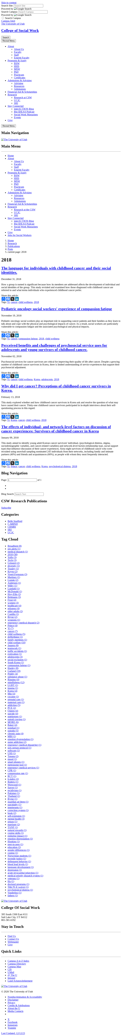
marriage (14, 824)
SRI (16, 103)
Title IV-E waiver (18, 887)
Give (10, 120)
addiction (14, 705)
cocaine (13, 696)
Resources (19, 86)
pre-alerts (14, 548)
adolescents (47, 379)
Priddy (13, 674)
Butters (13, 782)
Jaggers (13, 645)
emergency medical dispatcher (24, 745)
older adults (15, 611)
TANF (13, 827)
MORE (13, 722)
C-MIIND (13, 524)
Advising (18, 83)
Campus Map (14, 966)
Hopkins (14, 841)
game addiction (17, 742)
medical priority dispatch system (25, 875)
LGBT (13, 685)
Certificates (19, 77)
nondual (13, 728)
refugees (14, 608)
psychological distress (60, 466)
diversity (14, 566)
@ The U (12, 975)
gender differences (19, 850)
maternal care (16, 702)
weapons (14, 620)
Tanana (13, 756)
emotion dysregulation (20, 739)
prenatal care (16, 699)
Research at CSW (23, 97)
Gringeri (14, 563)
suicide (13, 713)
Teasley (13, 568)
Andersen (14, 583)
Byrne (12, 799)
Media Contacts (15, 1011)
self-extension (16, 816)
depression (15, 870)
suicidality (14, 804)
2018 (36, 302)
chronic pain (16, 733)
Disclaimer (13, 999)
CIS (10, 969)
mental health (16, 818)
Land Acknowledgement (20, 980)
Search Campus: (9, 11)
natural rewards (17, 830)
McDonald (15, 591)
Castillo (13, 614)
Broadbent (15, 546)
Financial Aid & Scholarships (22, 91)
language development (21, 867)
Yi (8, 302)
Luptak (13, 580)
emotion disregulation (20, 838)
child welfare (16, 642)
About (11, 46)
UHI (12, 753)
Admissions (20, 89)
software (14, 750)
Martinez (14, 577)
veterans (13, 878)
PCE (12, 708)
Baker (12, 725)
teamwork (14, 648)
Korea (37, 379)
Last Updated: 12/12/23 (13, 1033)
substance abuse (17, 676)
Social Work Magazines (26, 114)
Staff (16, 55)
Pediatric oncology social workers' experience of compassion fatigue (56, 309)
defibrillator (15, 637)
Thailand (14, 796)
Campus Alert (8, 21)
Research (12, 94)
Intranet (11, 978)
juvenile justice (17, 858)
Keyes (12, 571)
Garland (14, 671)
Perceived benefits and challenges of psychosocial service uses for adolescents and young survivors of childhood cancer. (54, 347)
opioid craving (17, 719)
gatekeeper (15, 716)
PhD (16, 72)
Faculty (17, 52)
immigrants (15, 807)
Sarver (13, 787)
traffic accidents (17, 651)
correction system (18, 810)
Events (17, 117)
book (12, 813)
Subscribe (6, 507)
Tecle (12, 560)
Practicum (19, 74)
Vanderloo (14, 892)
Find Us (12, 936)
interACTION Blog (24, 109)
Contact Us (13, 939)
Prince (14, 466)
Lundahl (14, 588)
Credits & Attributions (19, 1005)
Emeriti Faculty (21, 57)
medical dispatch (18, 551)
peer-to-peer (15, 844)
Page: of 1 (21, 480)
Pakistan (14, 793)
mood (12, 759)
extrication (15, 654)
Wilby (12, 585)
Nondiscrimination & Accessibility (25, 997)
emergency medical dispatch (23, 622)
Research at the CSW (24, 209)
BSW (17, 63)
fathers (13, 895)
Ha (11, 881)
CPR (12, 770)
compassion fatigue (28, 338)
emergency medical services (23, 767)
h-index (13, 779)
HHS (16, 66)
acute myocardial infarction (23, 872)
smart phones (16, 762)
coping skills (16, 833)
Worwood (14, 784)
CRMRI (12, 527)
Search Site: (7, 5)
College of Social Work (20, 30)
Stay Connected (16, 106)
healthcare (14, 605)
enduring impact (17, 836)
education (14, 847)
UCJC (17, 100)
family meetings (17, 639)
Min (11, 693)
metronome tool (17, 764)
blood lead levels (18, 864)
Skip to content (8, 2)
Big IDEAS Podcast (24, 111)
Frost (12, 600)
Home (11, 155)
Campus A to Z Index (18, 961)
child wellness (25, 302)
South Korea (16, 662)
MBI (12, 736)
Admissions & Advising (20, 80)
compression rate (18, 773)
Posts (10, 249)
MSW (17, 69)
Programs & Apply (17, 60)
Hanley (13, 668)
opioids (13, 730)
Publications (14, 246)
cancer (14, 302)
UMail (11, 972)
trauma (13, 688)
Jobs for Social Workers (19, 235)
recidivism (14, 790)
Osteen (13, 710)
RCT (12, 776)
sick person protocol (19, 747)
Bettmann (14, 597)
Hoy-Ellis (14, 594)
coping (13, 853)
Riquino (13, 679)
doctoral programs (18, 884)
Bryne (12, 617)
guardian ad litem (18, 801)
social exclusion (17, 659)
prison (12, 821)
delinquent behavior (19, 861)
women (13, 602)
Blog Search (7, 494)
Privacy (11, 1002)
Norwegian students (19, 855)
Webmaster (13, 941)
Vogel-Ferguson (17, 574)
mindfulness (16, 682)
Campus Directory (17, 963)
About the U (14, 1008)
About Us (19, 49)
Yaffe (12, 557)
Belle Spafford (15, 521)
